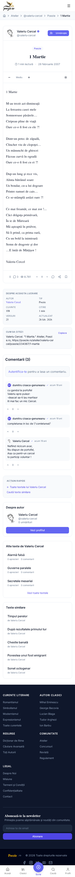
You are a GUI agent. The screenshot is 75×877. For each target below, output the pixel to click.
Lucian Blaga (47, 713)
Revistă (44, 752)
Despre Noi (9, 773)
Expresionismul (12, 719)
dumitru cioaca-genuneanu (29, 385)
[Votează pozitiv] (37, 276)
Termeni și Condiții (14, 784)
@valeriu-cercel (33, 15)
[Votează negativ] (47, 276)
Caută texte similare (18, 492)
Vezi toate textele (37, 592)
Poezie (51, 15)
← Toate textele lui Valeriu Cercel (26, 487)
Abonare (37, 836)
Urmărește (61, 33)
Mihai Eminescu (49, 702)
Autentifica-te (17, 371)
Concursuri (46, 746)
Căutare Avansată (13, 746)
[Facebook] (24, 862)
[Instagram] (31, 862)
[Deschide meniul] (69, 6)
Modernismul (10, 713)
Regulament (47, 758)
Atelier (15, 15)
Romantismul (10, 702)
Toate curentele (12, 725)
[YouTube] (44, 862)
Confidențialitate (12, 790)
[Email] (50, 862)
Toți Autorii (9, 752)
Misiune (7, 779)
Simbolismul (10, 708)
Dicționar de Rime (13, 740)
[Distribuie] (59, 277)
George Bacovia (49, 708)
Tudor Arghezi (48, 719)
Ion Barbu (45, 725)
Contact (7, 796)
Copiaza (62, 333)
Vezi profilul (37, 530)
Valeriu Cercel (13, 302)
